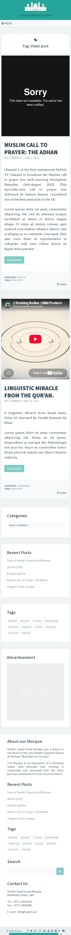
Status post (13, 633)
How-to (21, 277)
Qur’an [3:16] (15, 567)
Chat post (37, 621)
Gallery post (13, 627)
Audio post (24, 621)
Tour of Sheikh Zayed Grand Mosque (29, 560)
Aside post (12, 621)
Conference (23, 485)
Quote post (50, 627)
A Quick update (16, 573)
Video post (17, 280)
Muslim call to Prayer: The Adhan (31, 148)
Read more (14, 260)
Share (63, 284)
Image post (26, 627)
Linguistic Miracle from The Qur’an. (31, 392)
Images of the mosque (21, 586)
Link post (39, 627)
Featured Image (51, 621)
